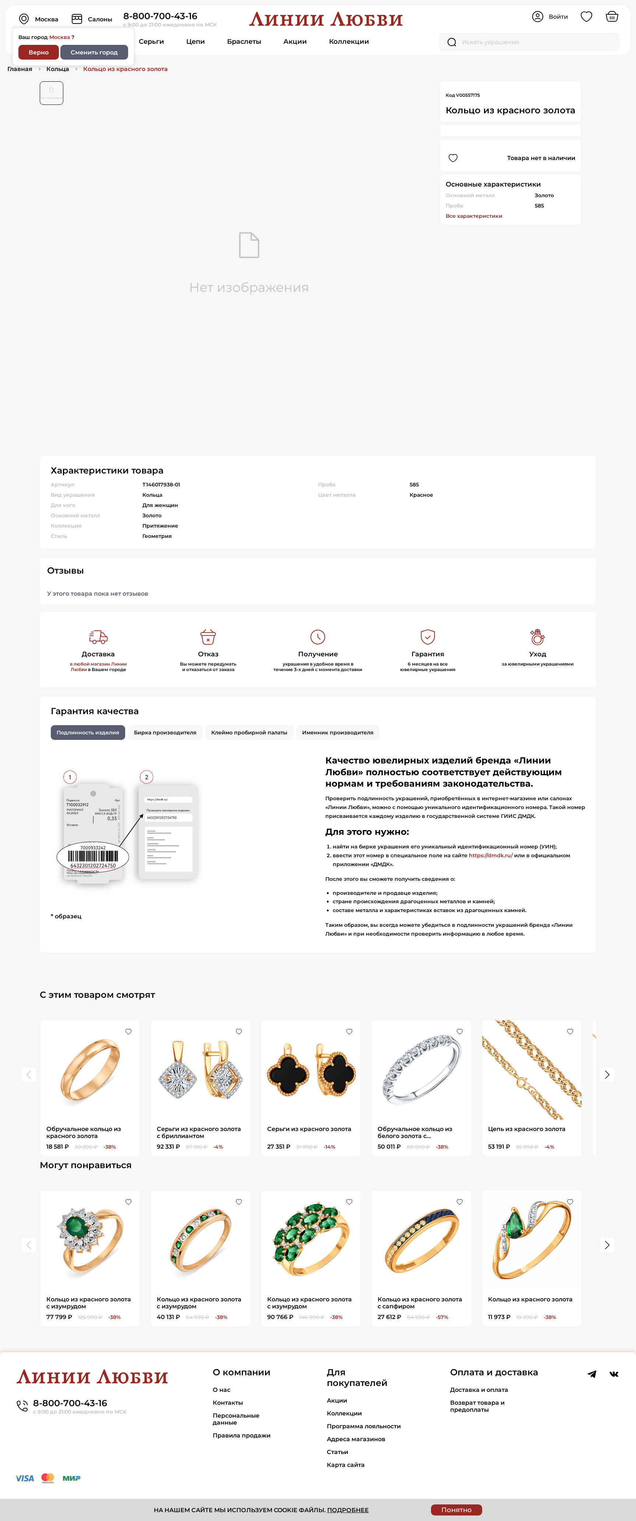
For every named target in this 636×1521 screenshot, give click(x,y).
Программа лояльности (364, 1426)
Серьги (151, 42)
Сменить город (94, 52)
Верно (39, 52)
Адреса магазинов (356, 1439)
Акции (295, 42)
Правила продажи (242, 1435)
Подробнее (348, 1510)
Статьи (337, 1452)
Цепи (195, 42)
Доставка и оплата (479, 1389)
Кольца (57, 68)
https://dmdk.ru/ (491, 855)
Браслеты (244, 42)
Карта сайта (346, 1464)
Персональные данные (236, 1419)
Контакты (228, 1402)
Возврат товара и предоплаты (477, 1406)
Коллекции (349, 42)
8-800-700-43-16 (160, 16)
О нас (221, 1389)
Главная (19, 68)
